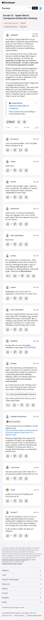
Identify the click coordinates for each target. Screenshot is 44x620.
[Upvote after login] (7, 150)
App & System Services (11, 23)
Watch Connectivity (11, 26)
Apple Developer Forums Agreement (15, 560)
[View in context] (35, 102)
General (23, 23)
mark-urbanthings (17, 235)
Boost (11, 122)
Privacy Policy (19, 615)
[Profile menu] (40, 8)
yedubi (13, 161)
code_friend (15, 467)
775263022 (13, 108)
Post (35, 8)
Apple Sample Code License (12, 563)
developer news (18, 607)
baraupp (13, 363)
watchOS (23, 26)
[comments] (20, 150)
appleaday (14, 35)
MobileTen (14, 341)
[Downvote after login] (15, 150)
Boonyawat (15, 139)
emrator (13, 182)
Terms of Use (7, 615)
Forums (6, 8)
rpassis (13, 256)
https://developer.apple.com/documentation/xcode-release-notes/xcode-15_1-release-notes (21, 432)
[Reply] (19, 122)
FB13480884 (30, 347)
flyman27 (14, 512)
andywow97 (15, 209)
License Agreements (34, 615)
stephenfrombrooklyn (18, 106)
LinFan (13, 490)
